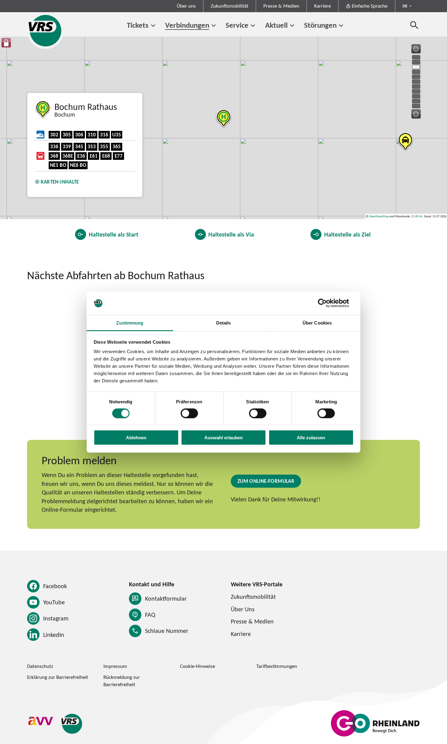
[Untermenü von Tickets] (153, 25)
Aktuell (276, 25)
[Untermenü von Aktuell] (292, 25)
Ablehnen (136, 437)
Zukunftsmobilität (229, 5)
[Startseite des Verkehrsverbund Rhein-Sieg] (45, 30)
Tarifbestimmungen (276, 666)
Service (237, 25)
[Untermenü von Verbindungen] (213, 25)
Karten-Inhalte (60, 182)
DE (405, 6)
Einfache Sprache (369, 5)
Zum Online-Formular (265, 481)
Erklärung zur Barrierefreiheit (57, 677)
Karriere (322, 5)
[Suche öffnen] (414, 24)
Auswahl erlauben (223, 437)
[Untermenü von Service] (253, 25)
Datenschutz (40, 666)
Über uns (186, 5)
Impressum (115, 666)
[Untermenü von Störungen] (341, 25)
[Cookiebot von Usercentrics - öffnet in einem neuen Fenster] (327, 303)
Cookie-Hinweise (197, 666)
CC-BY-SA (416, 216)
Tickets (137, 25)
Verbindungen (187, 25)
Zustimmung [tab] (129, 322)
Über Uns (243, 609)
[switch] (189, 413)
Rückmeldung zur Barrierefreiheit (121, 680)
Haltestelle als (113, 234)
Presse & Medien (281, 5)
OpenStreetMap (379, 216)
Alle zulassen (311, 437)
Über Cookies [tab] (317, 322)
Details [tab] (223, 322)
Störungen (320, 25)
